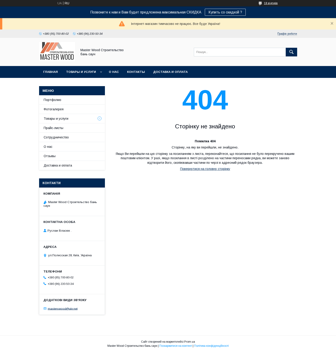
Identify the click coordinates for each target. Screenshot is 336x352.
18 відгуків (271, 3)
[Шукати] (291, 52)
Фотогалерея (54, 109)
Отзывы (50, 156)
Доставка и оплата (170, 72)
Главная (50, 72)
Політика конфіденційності (211, 345)
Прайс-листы (53, 128)
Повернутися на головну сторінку (205, 169)
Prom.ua (189, 341)
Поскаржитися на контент (175, 345)
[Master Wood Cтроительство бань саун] (57, 60)
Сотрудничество (56, 137)
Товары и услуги (81, 72)
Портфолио (52, 100)
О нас (114, 72)
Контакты (136, 72)
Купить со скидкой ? (225, 12)
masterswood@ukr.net (62, 308)
